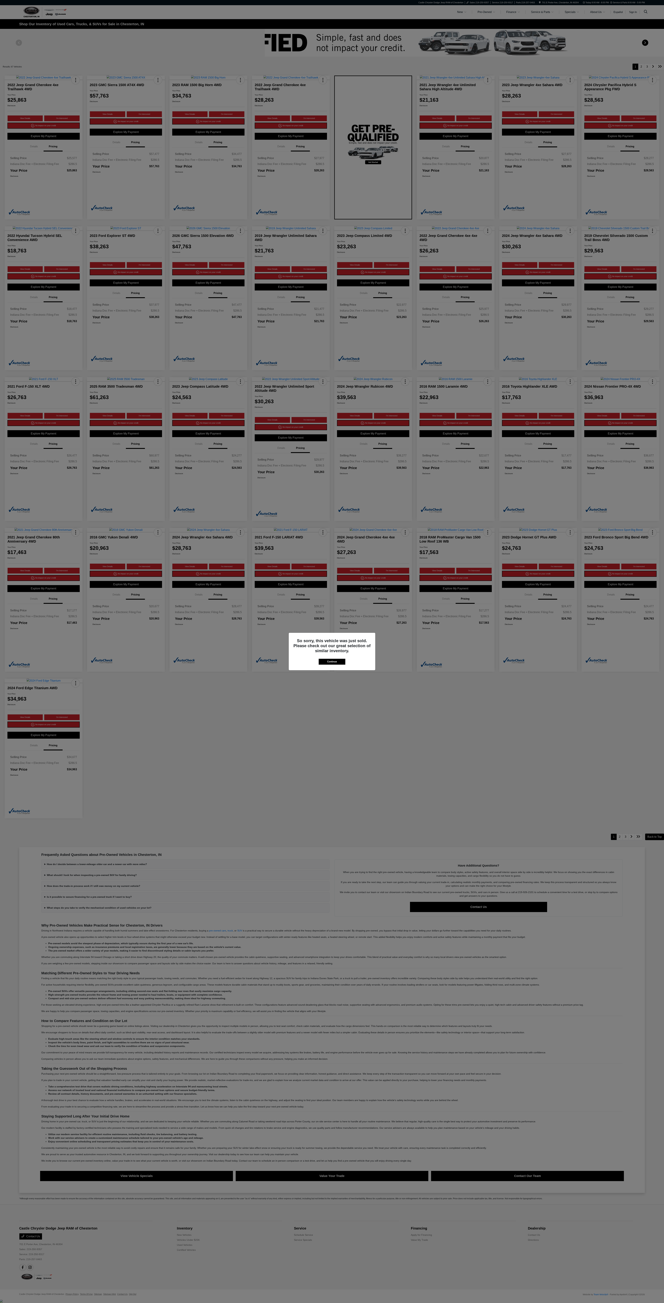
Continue (332, 661)
